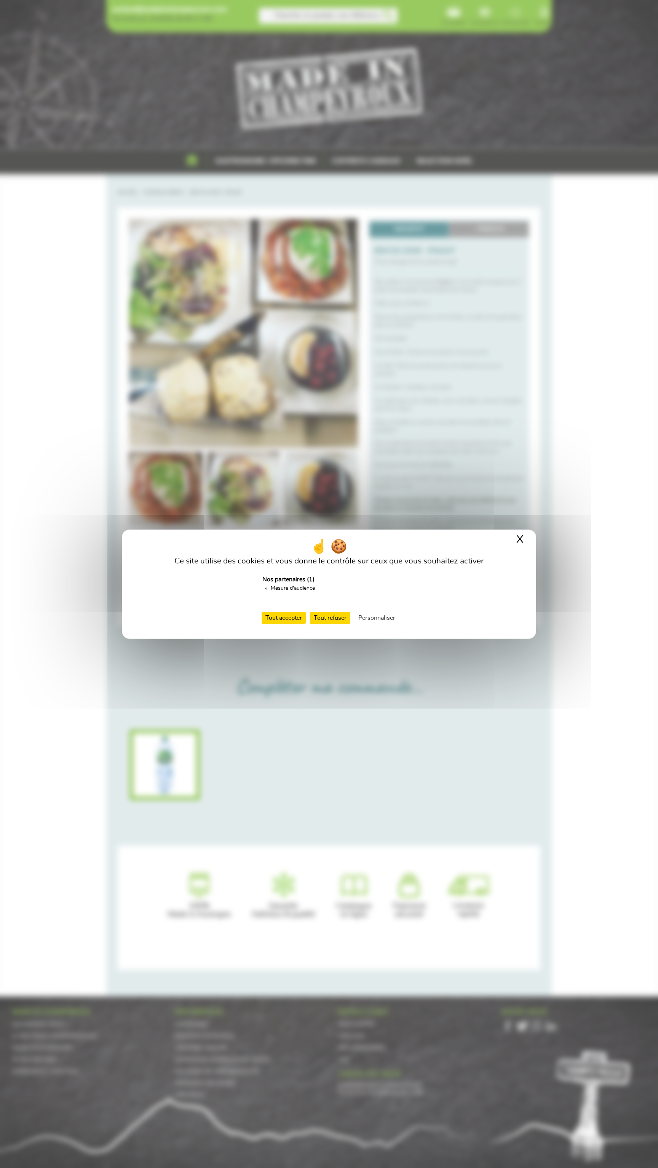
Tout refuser (330, 618)
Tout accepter (283, 618)
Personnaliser (376, 618)
